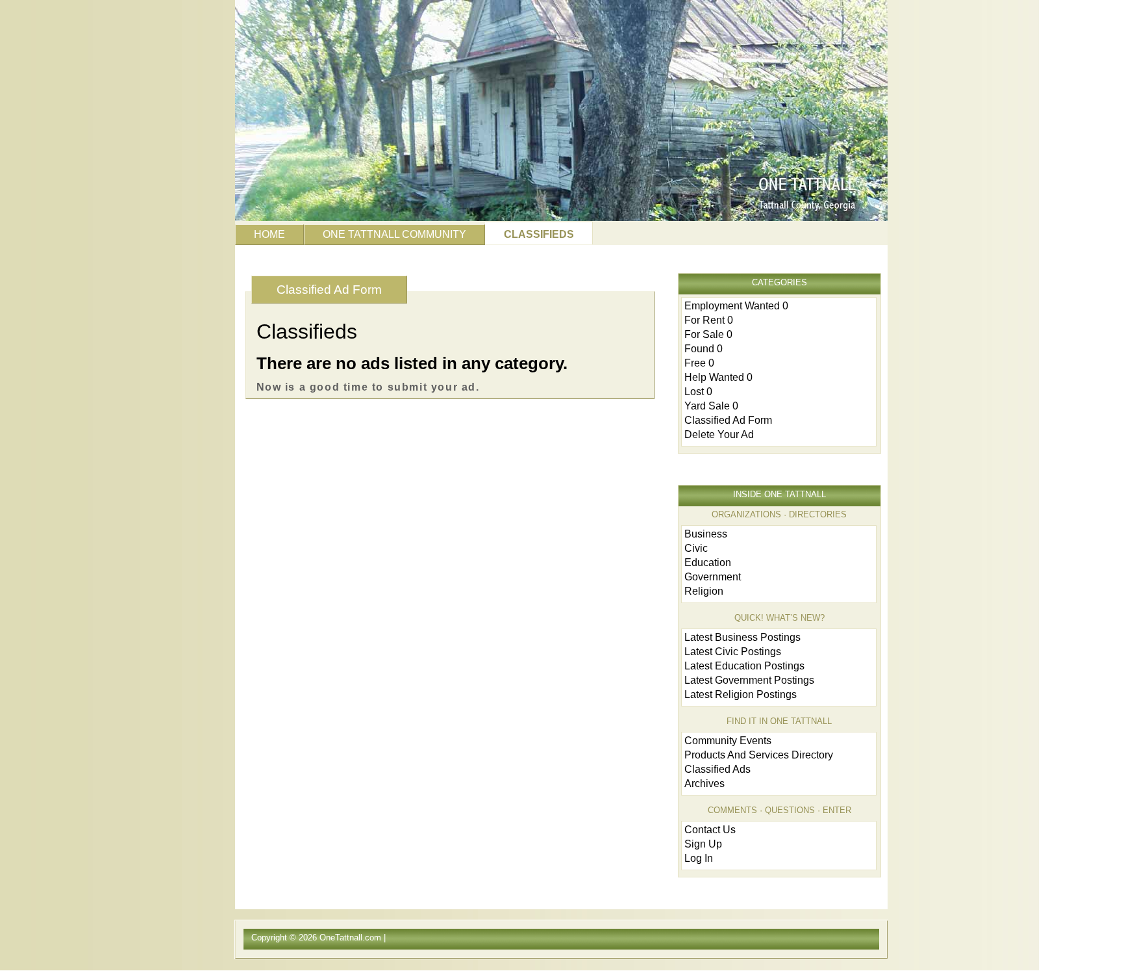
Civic (696, 548)
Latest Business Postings (742, 637)
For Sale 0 (708, 334)
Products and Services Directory (758, 754)
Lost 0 (698, 391)
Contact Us (710, 829)
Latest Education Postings (744, 665)
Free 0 (699, 363)
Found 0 (703, 348)
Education (707, 562)
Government (712, 576)
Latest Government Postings (749, 680)
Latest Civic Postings (732, 651)
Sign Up (703, 843)
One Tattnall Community (394, 234)
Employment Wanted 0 (736, 305)
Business (705, 533)
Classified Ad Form (329, 289)
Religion (703, 591)
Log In (698, 858)
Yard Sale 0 (711, 405)
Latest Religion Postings (740, 694)
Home (269, 234)
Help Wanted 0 (718, 377)
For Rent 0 (708, 320)
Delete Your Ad (719, 434)
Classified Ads (717, 769)
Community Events (727, 740)
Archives (704, 783)
